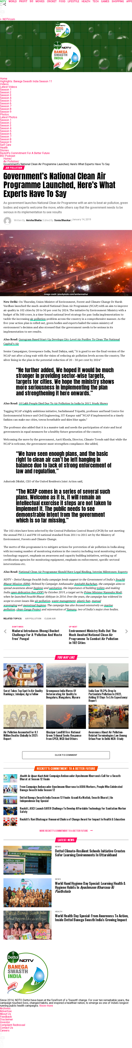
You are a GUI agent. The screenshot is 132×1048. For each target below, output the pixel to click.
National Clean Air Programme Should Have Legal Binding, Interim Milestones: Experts (73, 572)
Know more (46, 1005)
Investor (5, 1022)
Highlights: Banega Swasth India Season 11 (26, 81)
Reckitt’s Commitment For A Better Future (25, 153)
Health (4, 147)
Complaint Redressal (12, 1025)
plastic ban (83, 601)
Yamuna (71, 609)
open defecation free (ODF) (27, 592)
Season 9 (5, 111)
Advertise (6, 1011)
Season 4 (5, 98)
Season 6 (5, 103)
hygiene (38, 588)
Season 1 (5, 89)
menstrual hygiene (34, 605)
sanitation (55, 588)
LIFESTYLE (73, 1)
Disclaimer (6, 1019)
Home (3, 78)
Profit (23, 1)
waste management (63, 601)
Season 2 (5, 92)
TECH (96, 1)
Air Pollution (11, 161)
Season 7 (5, 106)
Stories (4, 150)
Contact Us (6, 1027)
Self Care (5, 144)
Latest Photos (8, 117)
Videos (4, 84)
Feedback (6, 1016)
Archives (5, 1008)
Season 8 (5, 109)
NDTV (3, 1)
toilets (100, 588)
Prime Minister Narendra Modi (103, 592)
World (13, 1)
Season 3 (5, 95)
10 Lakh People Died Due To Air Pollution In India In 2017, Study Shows (63, 403)
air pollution (38, 319)
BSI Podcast (7, 156)
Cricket (52, 1)
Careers (4, 1030)
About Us (5, 1014)
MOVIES (40, 1)
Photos (4, 114)
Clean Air (50, 619)
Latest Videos (8, 86)
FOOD (62, 1)
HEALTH (86, 1)
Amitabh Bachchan (85, 584)
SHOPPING (118, 1)
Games (105, 1)
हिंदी (31, 1)
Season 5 (5, 100)
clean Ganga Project (28, 609)
